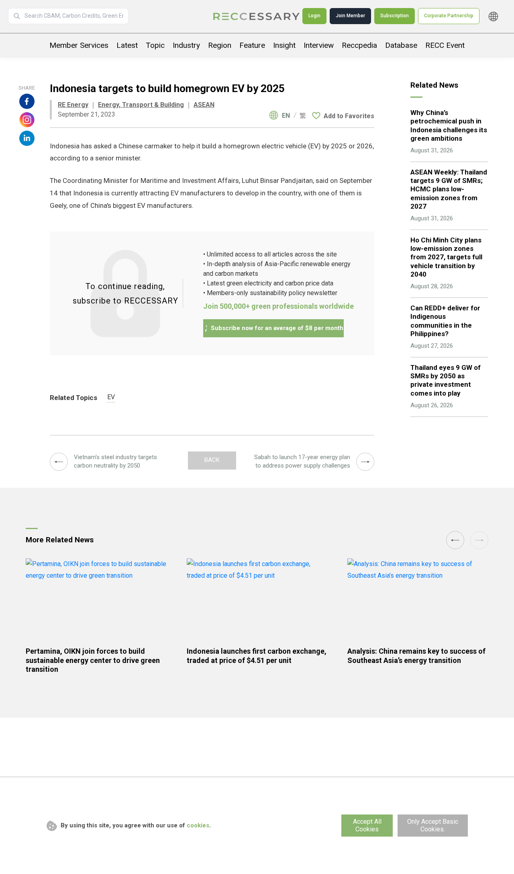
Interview (319, 45)
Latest (127, 45)
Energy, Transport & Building (141, 105)
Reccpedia (359, 45)
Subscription (394, 15)
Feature (252, 45)
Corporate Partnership (448, 15)
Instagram (27, 119)
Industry (186, 45)
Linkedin (27, 138)
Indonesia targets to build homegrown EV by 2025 (257, 16)
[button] (455, 540)
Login (314, 15)
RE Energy (73, 105)
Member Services (78, 45)
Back (212, 460)
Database (401, 45)
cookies (198, 825)
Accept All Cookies (367, 825)
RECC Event (445, 45)
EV (111, 397)
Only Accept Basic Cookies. (432, 825)
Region (219, 45)
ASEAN (204, 105)
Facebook (27, 101)
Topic (155, 45)
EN (286, 115)
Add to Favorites (349, 116)
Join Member (350, 15)
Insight (284, 45)
